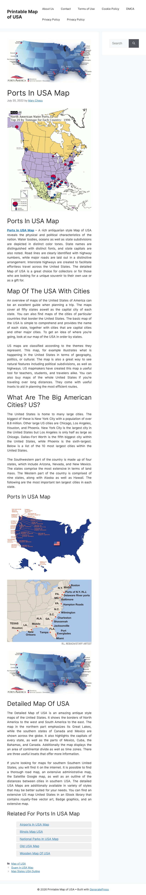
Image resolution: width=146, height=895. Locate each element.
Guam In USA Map (22, 867)
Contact (66, 9)
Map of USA (18, 863)
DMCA (130, 9)
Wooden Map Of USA (35, 853)
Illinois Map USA (31, 831)
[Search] (134, 43)
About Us (48, 9)
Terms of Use (86, 9)
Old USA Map (29, 846)
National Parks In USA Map (39, 839)
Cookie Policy (110, 9)
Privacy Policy (51, 19)
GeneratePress (99, 889)
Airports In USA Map (34, 824)
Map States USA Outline (25, 871)
